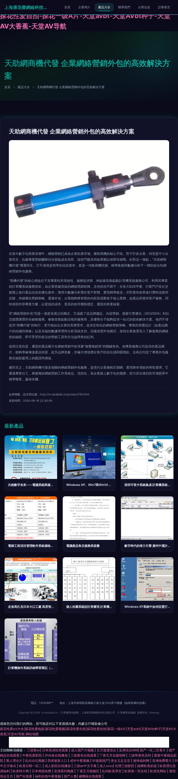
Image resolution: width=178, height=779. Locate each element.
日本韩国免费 (42, 771)
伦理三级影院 (125, 766)
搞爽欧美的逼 (147, 766)
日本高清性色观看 (55, 750)
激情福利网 (141, 761)
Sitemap (154, 712)
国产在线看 (24, 776)
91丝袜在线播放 (57, 755)
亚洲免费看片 (162, 761)
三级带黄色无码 (140, 755)
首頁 (67, 7)
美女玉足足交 (121, 761)
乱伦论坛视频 (35, 761)
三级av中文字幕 (85, 766)
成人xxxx (106, 766)
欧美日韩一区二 (31, 766)
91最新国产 (100, 761)
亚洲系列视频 (64, 771)
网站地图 (32, 734)
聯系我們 (124, 7)
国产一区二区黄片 (153, 750)
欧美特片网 (21, 771)
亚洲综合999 (128, 750)
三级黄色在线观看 (84, 755)
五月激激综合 (107, 750)
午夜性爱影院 (32, 755)
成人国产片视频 (83, 750)
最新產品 (13, 426)
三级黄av (33, 750)
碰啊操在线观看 (90, 776)
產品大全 (104, 7)
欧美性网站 (158, 771)
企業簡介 (84, 7)
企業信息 (144, 7)
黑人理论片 (14, 761)
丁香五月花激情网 (112, 755)
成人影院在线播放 (58, 766)
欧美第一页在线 (136, 771)
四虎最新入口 (58, 761)
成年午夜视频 (80, 761)
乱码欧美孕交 (112, 771)
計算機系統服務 (70, 712)
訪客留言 (164, 7)
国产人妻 (70, 776)
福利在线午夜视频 (48, 776)
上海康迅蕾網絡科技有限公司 (26, 7)
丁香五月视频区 (88, 771)
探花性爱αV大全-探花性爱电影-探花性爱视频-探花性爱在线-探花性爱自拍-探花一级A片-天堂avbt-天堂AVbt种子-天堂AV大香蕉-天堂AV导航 (89, 15)
